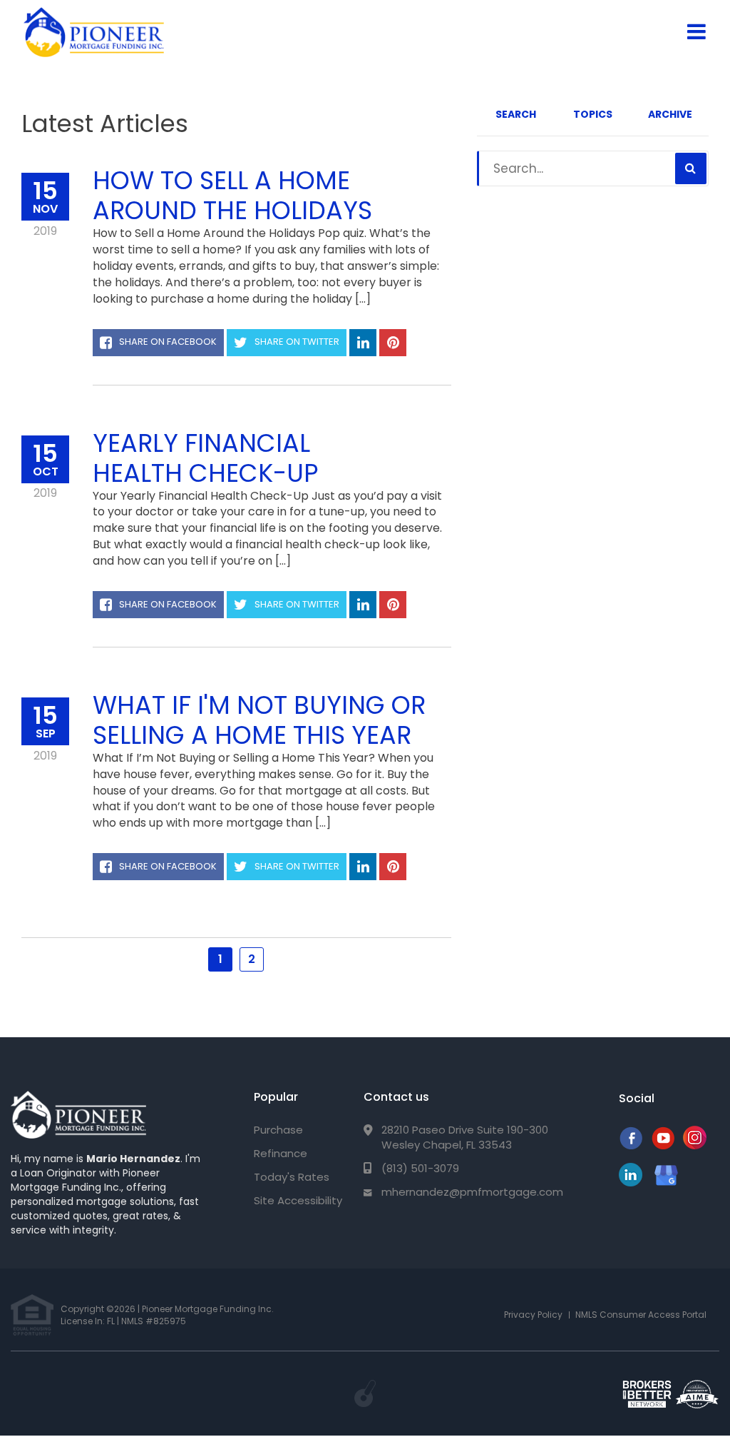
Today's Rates (291, 1176)
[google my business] (666, 1174)
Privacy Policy (533, 1315)
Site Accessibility (298, 1200)
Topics (592, 114)
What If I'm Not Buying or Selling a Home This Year (259, 719)
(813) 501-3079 (420, 1168)
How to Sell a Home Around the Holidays (232, 195)
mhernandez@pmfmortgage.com (472, 1191)
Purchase (278, 1129)
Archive (670, 114)
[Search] (690, 168)
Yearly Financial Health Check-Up (206, 457)
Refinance (280, 1153)
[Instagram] (694, 1145)
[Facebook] (630, 1145)
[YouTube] (662, 1145)
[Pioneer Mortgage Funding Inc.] (78, 1115)
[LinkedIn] (630, 1182)
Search (515, 114)
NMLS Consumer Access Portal (640, 1315)
